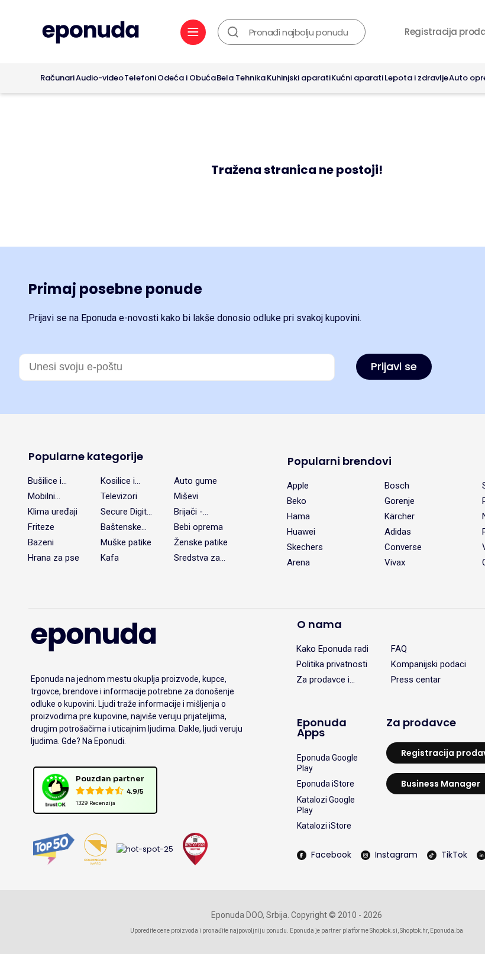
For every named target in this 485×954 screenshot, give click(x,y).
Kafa (110, 557)
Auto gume (195, 481)
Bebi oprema (198, 527)
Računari (57, 77)
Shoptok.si (383, 930)
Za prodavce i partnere (323, 679)
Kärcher (399, 516)
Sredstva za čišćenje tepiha (197, 557)
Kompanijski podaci (428, 664)
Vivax (394, 562)
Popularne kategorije (85, 456)
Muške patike (126, 542)
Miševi (186, 496)
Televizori (119, 496)
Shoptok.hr (414, 930)
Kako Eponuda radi (332, 648)
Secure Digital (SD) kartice (127, 511)
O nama (319, 624)
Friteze (41, 527)
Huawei (301, 531)
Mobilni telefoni (42, 496)
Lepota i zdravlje (416, 77)
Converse (403, 547)
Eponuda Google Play (327, 763)
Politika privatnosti (331, 664)
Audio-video (100, 77)
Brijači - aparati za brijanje (193, 511)
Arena (298, 562)
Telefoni (140, 77)
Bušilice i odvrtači (45, 481)
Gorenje (399, 501)
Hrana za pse (53, 557)
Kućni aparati (357, 77)
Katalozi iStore (324, 825)
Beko (296, 501)
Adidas (397, 531)
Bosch (396, 485)
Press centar (416, 679)
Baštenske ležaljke (121, 527)
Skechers (305, 547)
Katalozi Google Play (326, 805)
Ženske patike (201, 542)
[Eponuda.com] (90, 33)
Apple (298, 485)
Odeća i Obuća (186, 77)
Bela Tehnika (241, 77)
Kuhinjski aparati (299, 77)
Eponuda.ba (446, 930)
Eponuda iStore (325, 783)
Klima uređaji (52, 511)
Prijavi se (394, 366)
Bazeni (41, 542)
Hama (298, 516)
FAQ (399, 648)
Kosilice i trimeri (118, 481)
